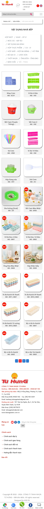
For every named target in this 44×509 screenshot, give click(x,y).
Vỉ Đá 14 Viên (33, 151)
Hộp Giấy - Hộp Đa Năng (18, 51)
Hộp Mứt (9, 37)
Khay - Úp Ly (21, 37)
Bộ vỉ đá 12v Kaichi (33, 352)
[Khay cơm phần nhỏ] (11, 81)
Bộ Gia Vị (11, 55)
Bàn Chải (12, 62)
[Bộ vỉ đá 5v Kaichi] (33, 311)
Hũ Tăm (35, 51)
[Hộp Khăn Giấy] (33, 253)
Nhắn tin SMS (39, 508)
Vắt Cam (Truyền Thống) (11, 123)
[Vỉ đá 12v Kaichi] (11, 311)
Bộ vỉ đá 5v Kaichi (33, 323)
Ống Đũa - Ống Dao (29, 58)
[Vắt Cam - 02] (33, 109)
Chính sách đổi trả (11, 444)
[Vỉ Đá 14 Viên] (33, 138)
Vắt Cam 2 (33, 122)
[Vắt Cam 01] (11, 109)
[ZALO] (18, 422)
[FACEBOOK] (15, 422)
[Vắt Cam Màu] (33, 196)
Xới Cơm (33, 180)
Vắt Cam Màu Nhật (33, 208)
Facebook (30, 508)
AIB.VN (27, 500)
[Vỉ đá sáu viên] (33, 81)
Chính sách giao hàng (12, 440)
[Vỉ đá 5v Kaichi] (11, 282)
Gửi (23, 425)
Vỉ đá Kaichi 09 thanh (33, 295)
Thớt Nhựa (13, 58)
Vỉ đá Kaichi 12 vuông (11, 323)
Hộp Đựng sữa (11, 180)
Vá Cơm (11, 151)
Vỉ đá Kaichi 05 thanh (11, 295)
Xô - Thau (23, 62)
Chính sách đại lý (10, 436)
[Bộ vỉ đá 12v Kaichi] (33, 340)
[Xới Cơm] (33, 167)
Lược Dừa (23, 55)
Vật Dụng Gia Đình (16, 44)
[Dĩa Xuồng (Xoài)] (11, 196)
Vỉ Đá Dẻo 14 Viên (33, 237)
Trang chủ (6, 21)
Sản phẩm (16, 21)
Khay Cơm (11, 93)
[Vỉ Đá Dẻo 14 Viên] (33, 224)
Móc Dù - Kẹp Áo (15, 41)
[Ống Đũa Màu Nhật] (11, 253)
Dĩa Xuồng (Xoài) (11, 208)
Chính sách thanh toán (12, 448)
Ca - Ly (28, 48)
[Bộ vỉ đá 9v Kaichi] (11, 340)
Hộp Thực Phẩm (15, 48)
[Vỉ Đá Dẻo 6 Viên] (11, 224)
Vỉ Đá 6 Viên (33, 93)
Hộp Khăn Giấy (33, 266)
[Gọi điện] (22, 504)
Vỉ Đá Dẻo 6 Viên (11, 237)
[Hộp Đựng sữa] (11, 167)
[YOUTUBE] (12, 422)
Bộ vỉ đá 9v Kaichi (11, 352)
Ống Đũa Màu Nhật (11, 266)
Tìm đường (5, 508)
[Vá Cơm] (11, 138)
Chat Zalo (13, 508)
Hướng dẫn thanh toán (12, 452)
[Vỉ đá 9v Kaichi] (33, 282)
